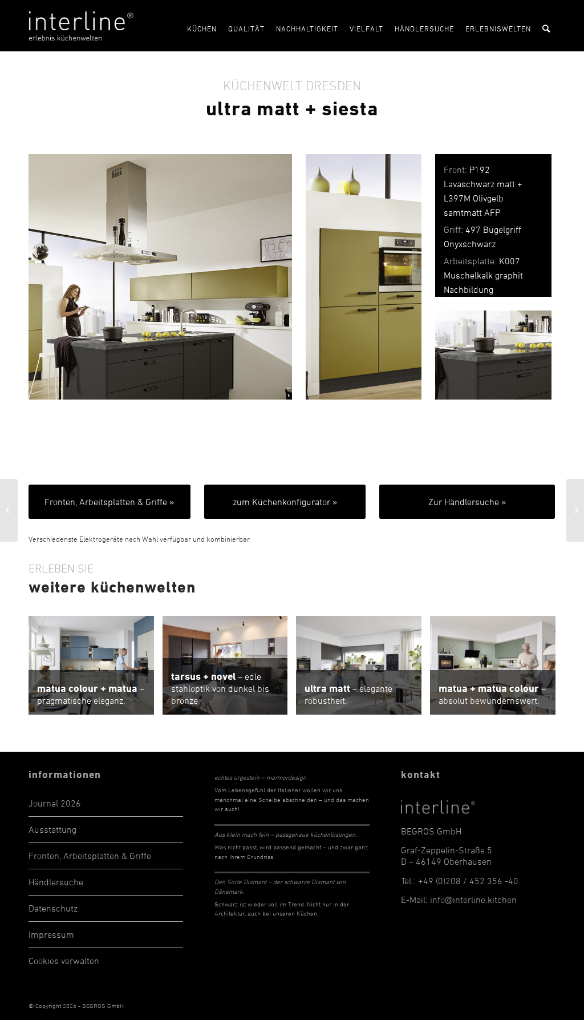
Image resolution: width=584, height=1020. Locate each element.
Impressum (51, 934)
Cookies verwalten (64, 961)
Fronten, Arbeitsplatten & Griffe (90, 855)
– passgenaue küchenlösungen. (285, 834)
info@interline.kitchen (473, 899)
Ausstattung (52, 829)
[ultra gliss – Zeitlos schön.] (9, 510)
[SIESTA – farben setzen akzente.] (575, 510)
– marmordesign (260, 777)
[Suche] (546, 25)
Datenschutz (53, 908)
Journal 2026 (55, 803)
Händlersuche (56, 882)
